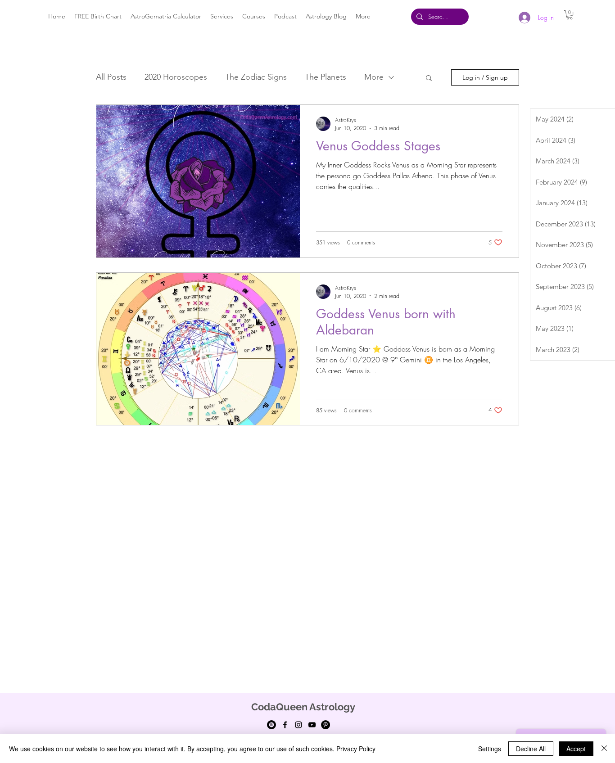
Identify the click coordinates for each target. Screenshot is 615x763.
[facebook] (284, 724)
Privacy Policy (355, 748)
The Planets (325, 77)
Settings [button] (489, 748)
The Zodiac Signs (256, 77)
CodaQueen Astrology (303, 707)
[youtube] (312, 724)
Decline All (531, 748)
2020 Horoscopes (176, 77)
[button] (569, 14)
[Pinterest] (325, 724)
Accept (576, 748)
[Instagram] (298, 724)
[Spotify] (271, 724)
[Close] (604, 748)
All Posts (111, 77)
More (374, 77)
